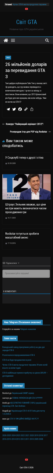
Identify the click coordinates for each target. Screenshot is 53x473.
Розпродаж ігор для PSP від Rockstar (28, 131)
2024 (13, 435)
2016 (4, 439)
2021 (27, 435)
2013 (18, 439)
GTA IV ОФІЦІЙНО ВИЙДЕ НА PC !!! (24, 419)
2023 (18, 435)
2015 (9, 439)
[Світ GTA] (5, 40)
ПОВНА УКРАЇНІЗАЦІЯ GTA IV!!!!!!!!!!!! (27, 398)
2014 (13, 439)
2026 (4, 435)
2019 (36, 435)
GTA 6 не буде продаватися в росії (16, 360)
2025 (9, 435)
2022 (23, 435)
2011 (27, 439)
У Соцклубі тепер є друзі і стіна (24, 157)
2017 (45, 435)
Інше (8, 57)
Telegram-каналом (28, 329)
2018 (41, 435)
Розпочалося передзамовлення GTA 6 (18, 355)
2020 (32, 435)
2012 (23, 439)
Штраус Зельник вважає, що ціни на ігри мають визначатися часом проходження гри (25, 208)
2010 (32, 439)
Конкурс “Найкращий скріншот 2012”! (24, 124)
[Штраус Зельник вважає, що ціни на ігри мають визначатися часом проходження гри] (26, 176)
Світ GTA (26, 22)
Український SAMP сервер (23, 393)
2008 (41, 439)
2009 (36, 439)
